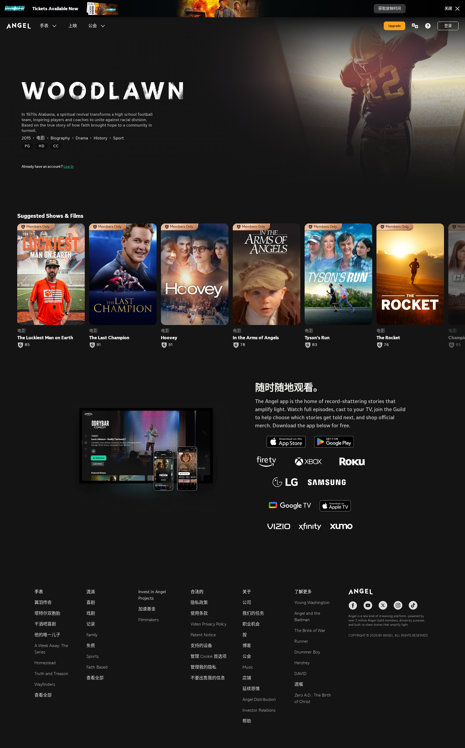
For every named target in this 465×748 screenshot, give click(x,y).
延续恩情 (251, 688)
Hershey (301, 662)
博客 (246, 645)
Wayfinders (44, 684)
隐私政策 (199, 602)
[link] (72, 26)
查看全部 (43, 695)
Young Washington (312, 602)
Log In (68, 166)
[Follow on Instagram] (398, 605)
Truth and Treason (51, 673)
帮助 (246, 720)
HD (42, 146)
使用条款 (199, 613)
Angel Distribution (259, 699)
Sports (92, 656)
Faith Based (97, 667)
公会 (246, 656)
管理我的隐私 (203, 667)
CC (56, 146)
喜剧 (90, 602)
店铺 (246, 677)
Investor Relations (259, 710)
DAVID (300, 673)
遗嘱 (298, 684)
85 (27, 345)
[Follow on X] (383, 605)
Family (91, 634)
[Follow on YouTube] (368, 605)
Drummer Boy (307, 652)
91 (99, 345)
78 (242, 345)
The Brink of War (309, 630)
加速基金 (147, 608)
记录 (90, 624)
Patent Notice (203, 634)
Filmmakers (148, 619)
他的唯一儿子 (47, 634)
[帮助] (428, 26)
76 (386, 345)
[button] (54, 26)
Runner (301, 641)
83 (314, 345)
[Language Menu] (415, 26)
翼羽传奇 (43, 602)
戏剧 (90, 613)
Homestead (45, 662)
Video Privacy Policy (208, 624)
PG (27, 146)
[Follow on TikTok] (413, 605)
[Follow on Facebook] (352, 605)
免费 (90, 645)
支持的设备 (201, 645)
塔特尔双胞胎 (47, 613)
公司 (246, 602)
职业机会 (251, 624)
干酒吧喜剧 (45, 624)
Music (247, 667)
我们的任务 (253, 613)
